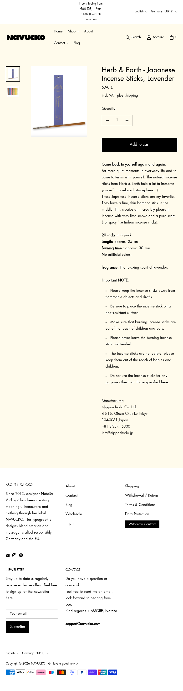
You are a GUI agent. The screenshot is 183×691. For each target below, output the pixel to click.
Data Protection (137, 514)
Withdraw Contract (142, 524)
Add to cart (139, 145)
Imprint (71, 523)
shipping (131, 96)
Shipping (132, 486)
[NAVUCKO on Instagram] (14, 555)
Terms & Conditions (140, 505)
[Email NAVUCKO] (7, 555)
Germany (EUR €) (162, 11)
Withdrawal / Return (141, 496)
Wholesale (74, 514)
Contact (72, 496)
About (70, 486)
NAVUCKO (38, 663)
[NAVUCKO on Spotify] (21, 555)
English (139, 11)
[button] (73, 31)
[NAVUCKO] (26, 37)
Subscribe (17, 627)
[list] (59, 101)
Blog (69, 505)
